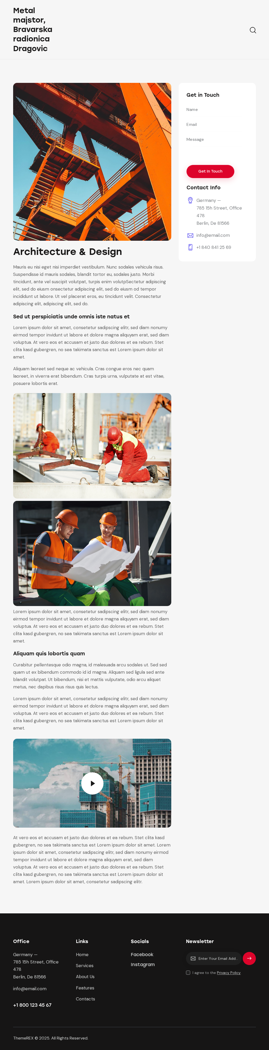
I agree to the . (217, 972)
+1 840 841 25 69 (213, 247)
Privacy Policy (229, 973)
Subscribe (249, 961)
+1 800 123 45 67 (32, 1005)
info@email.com (213, 235)
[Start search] (252, 30)
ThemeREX (23, 1038)
